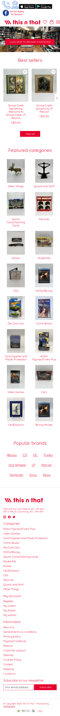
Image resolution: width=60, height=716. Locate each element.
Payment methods (14, 641)
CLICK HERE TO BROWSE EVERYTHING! (30, 42)
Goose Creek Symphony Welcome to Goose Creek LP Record (16, 112)
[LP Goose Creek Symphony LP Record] (44, 85)
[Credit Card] (33, 711)
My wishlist (9, 615)
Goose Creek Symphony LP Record (44, 108)
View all (30, 133)
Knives (16, 258)
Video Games (16, 392)
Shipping (8, 669)
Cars (44, 392)
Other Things (16, 186)
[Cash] (18, 711)
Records (44, 219)
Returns (8, 645)
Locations (9, 673)
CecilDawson (16, 424)
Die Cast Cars (16, 323)
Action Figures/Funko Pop (44, 358)
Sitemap (8, 655)
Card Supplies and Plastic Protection (16, 358)
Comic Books (44, 323)
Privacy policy (11, 636)
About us (8, 627)
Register (8, 601)
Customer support (14, 650)
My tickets (9, 610)
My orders (9, 605)
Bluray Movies (44, 424)
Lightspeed (9, 706)
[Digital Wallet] (26, 711)
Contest (8, 664)
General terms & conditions (19, 631)
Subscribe (45, 687)
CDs (15, 290)
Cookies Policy (12, 659)
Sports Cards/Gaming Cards (16, 222)
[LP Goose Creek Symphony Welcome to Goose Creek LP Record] (15, 85)
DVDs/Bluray (44, 290)
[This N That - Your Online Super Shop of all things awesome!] (22, 22)
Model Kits (44, 258)
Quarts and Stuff (44, 186)
